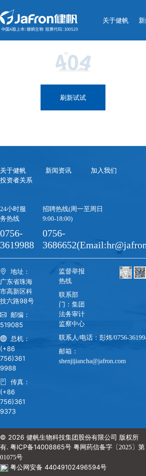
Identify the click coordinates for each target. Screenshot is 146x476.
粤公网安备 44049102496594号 (58, 467)
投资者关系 (16, 180)
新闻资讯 (58, 170)
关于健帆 (13, 170)
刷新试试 (73, 97)
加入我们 (104, 170)
